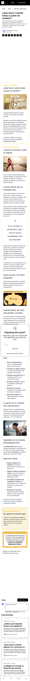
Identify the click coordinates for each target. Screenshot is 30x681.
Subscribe (15, 348)
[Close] (27, 325)
